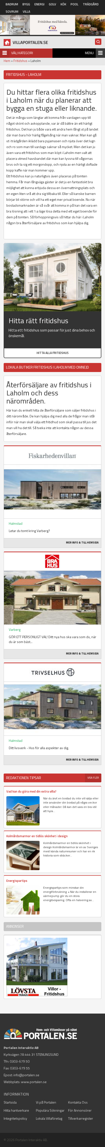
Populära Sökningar (50, 1110)
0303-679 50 (20, 1061)
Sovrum (12, 11)
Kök (63, 4)
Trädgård (91, 4)
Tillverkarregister (80, 1118)
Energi (39, 4)
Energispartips (16, 880)
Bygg (26, 4)
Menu (89, 52)
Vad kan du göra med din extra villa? (31, 791)
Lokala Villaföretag (49, 1118)
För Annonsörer (80, 1110)
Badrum (12, 4)
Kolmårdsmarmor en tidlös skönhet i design (37, 836)
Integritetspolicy (15, 1118)
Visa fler (93, 778)
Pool (74, 4)
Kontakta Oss (78, 1102)
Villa (26, 11)
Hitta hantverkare (16, 1110)
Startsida (10, 1102)
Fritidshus (20, 60)
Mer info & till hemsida (82, 542)
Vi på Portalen (46, 1102)
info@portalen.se (26, 1074)
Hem (7, 60)
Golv (52, 4)
